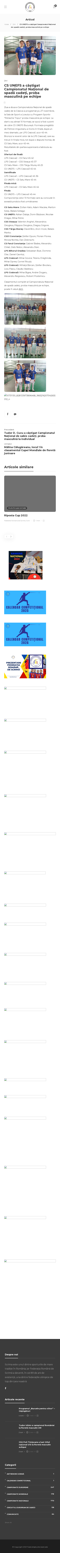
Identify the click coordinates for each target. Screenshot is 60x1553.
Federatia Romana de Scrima (15, 521)
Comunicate (30, 1514)
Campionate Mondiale (30, 1494)
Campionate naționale (30, 1501)
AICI (21, 289)
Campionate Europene (30, 1487)
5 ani (28, 521)
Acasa (6, 24)
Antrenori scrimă (30, 1474)
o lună (21, 1416)
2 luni (21, 1432)
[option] (30, 499)
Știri (14, 24)
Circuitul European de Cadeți (17, 508)
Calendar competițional (30, 1481)
